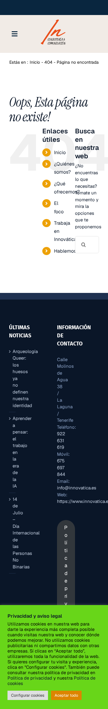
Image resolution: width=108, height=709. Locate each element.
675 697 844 (61, 467)
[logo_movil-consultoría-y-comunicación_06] (54, 19)
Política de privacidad (30, 678)
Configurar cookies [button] (27, 695)
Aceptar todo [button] (66, 695)
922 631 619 (61, 440)
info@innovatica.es (76, 488)
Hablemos (65, 251)
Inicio (60, 152)
